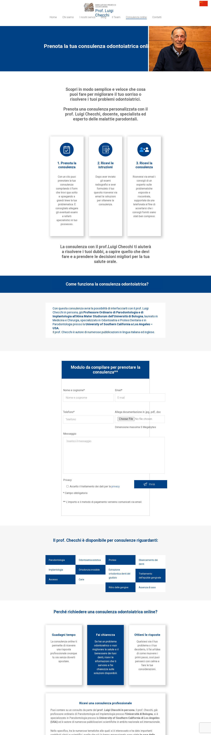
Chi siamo (68, 17)
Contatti (156, 17)
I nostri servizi (87, 17)
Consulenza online (136, 17)
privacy (115, 486)
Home (53, 17)
